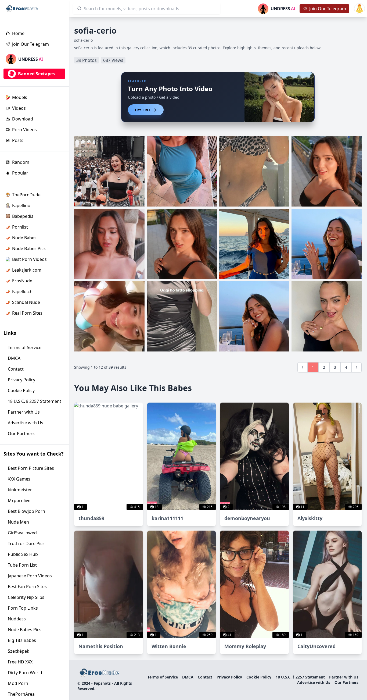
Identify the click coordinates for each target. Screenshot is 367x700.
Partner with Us (343, 677)
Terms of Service (162, 677)
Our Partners (346, 682)
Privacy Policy (229, 677)
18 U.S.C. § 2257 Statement (300, 677)
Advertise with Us (313, 682)
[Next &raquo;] (356, 367)
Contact (205, 677)
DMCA (187, 677)
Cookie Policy (258, 677)
